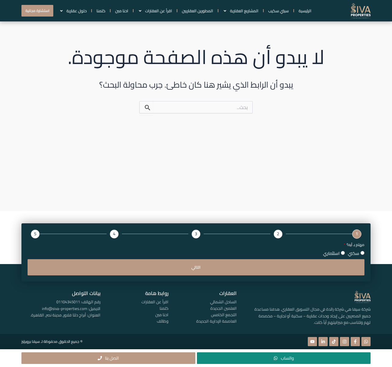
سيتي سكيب (278, 10)
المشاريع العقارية (244, 10)
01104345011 (68, 301)
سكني (353, 253)
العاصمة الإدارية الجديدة (216, 321)
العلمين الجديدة (223, 308)
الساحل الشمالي (223, 302)
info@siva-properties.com (64, 308)
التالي (196, 267)
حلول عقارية (76, 10)
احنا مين (121, 10)
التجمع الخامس (223, 315)
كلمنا (100, 10)
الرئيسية (305, 10)
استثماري (331, 253)
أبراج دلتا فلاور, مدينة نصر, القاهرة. (58, 315)
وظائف (162, 321)
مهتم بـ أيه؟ (355, 245)
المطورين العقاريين (197, 10)
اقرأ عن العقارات (158, 10)
